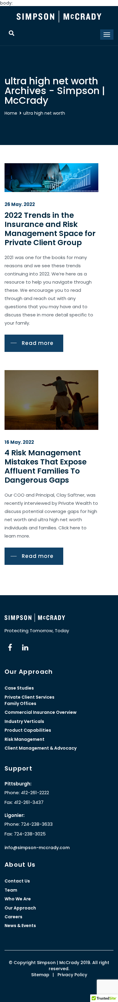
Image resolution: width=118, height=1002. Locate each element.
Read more (38, 343)
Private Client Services (29, 697)
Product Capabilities (28, 730)
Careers (13, 917)
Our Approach (20, 908)
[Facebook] (10, 647)
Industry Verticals (24, 721)
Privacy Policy (72, 975)
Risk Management (24, 739)
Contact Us (17, 881)
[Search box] (11, 33)
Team (11, 890)
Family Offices (20, 703)
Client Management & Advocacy (41, 748)
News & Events (20, 926)
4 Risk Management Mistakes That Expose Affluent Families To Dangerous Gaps (46, 466)
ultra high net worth (44, 113)
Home (11, 113)
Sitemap (40, 975)
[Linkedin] (25, 647)
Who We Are (18, 899)
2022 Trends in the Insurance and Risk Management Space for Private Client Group (50, 229)
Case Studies (19, 688)
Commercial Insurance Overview (41, 712)
